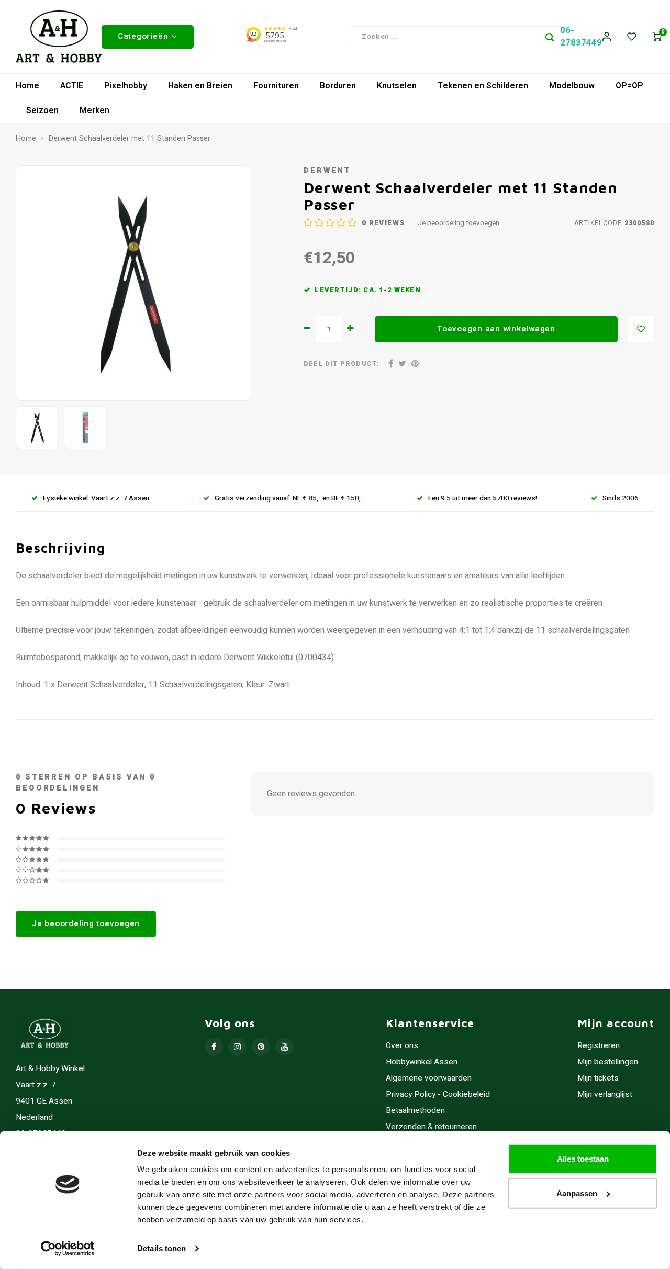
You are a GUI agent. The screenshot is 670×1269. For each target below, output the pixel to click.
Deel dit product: (341, 364)
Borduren (338, 86)
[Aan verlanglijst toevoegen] (641, 329)
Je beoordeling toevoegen (458, 223)
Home (27, 86)
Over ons (402, 1046)
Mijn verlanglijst (604, 1094)
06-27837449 (581, 36)
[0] (657, 37)
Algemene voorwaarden (429, 1078)
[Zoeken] (549, 36)
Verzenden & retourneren (431, 1127)
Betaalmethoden (415, 1111)
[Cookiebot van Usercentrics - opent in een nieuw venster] (68, 1248)
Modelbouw (572, 86)
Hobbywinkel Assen (421, 1062)
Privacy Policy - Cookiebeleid (438, 1094)
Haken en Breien (200, 86)
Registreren (598, 1046)
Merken (94, 110)
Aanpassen (576, 1192)
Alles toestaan (583, 1158)
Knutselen (397, 86)
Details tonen (161, 1248)
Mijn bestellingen (607, 1062)
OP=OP (629, 86)
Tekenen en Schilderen (483, 86)
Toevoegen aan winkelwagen (496, 329)
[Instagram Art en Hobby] (237, 1047)
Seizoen (42, 110)
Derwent (327, 170)
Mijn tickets (598, 1078)
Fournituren (276, 86)
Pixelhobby (125, 86)
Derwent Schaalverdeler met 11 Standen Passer (129, 138)
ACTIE (71, 86)
